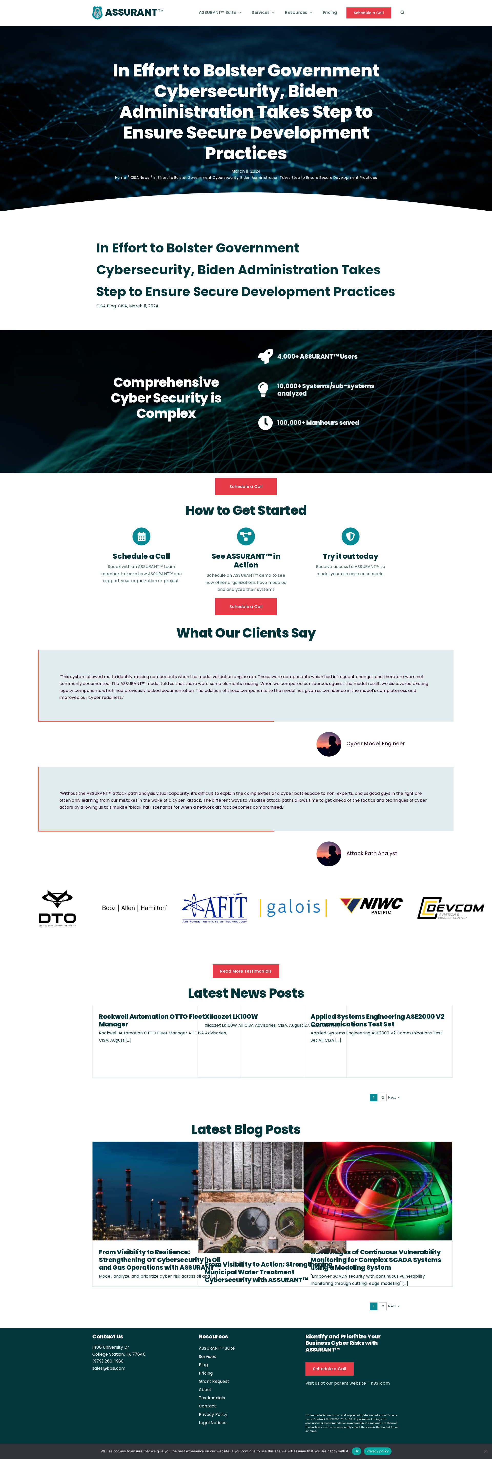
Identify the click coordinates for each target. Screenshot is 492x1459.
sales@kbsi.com (108, 1369)
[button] (402, 13)
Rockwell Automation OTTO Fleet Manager (152, 1021)
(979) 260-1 (104, 1362)
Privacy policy (377, 1451)
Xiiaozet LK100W (231, 1017)
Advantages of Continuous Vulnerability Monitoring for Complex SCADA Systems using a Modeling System (376, 1260)
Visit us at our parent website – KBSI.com (347, 1384)
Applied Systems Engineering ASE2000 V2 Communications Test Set (378, 1021)
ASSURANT (131, 12)
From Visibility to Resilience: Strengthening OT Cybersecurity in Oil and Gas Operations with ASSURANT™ (160, 1260)
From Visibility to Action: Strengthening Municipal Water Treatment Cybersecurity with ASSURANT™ (268, 1272)
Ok (356, 1451)
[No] (485, 1451)
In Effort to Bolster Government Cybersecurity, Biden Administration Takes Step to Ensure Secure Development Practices (245, 270)
